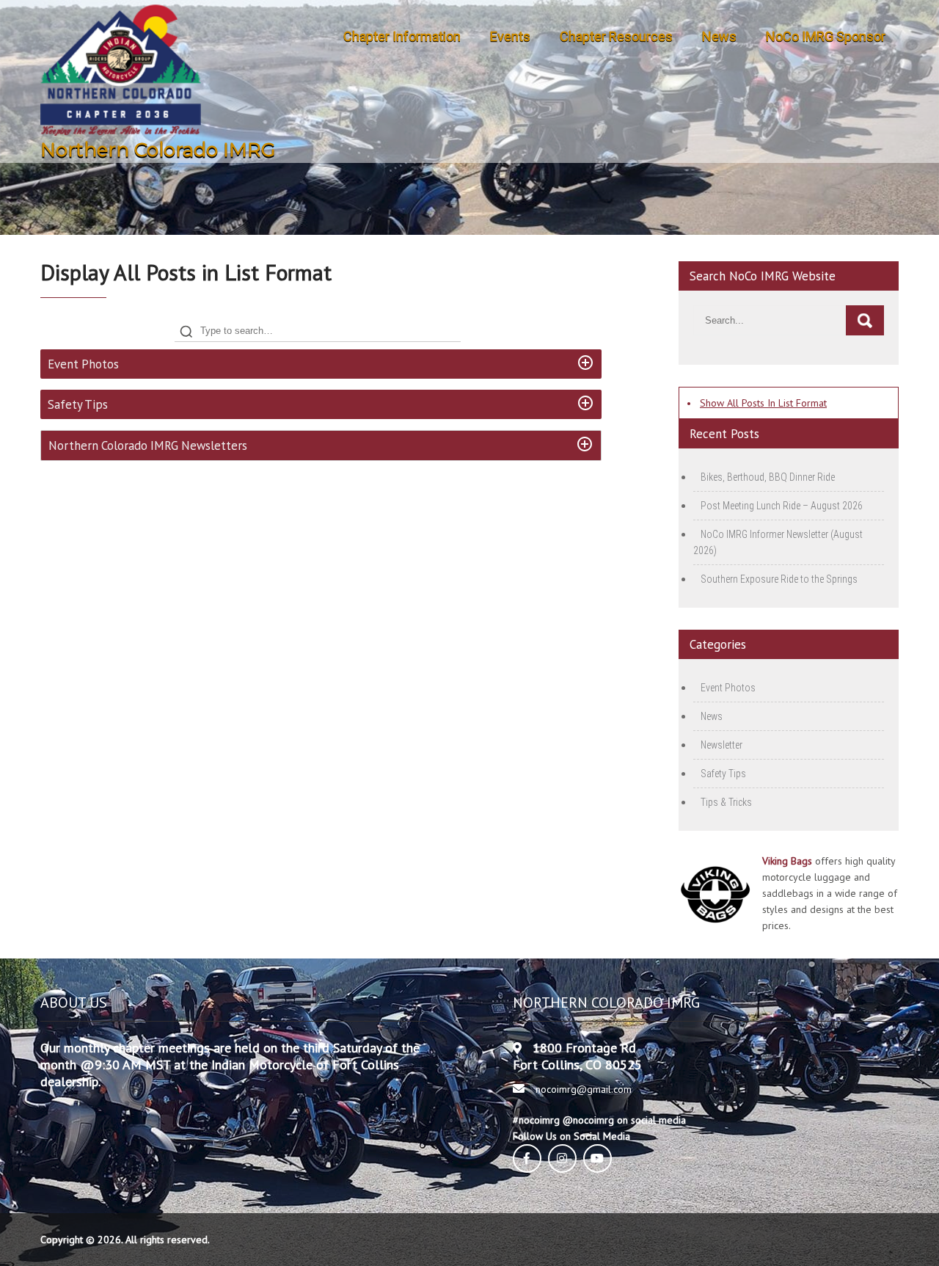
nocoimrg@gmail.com (584, 1089)
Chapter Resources (616, 36)
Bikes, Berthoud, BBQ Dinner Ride (768, 477)
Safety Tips (723, 773)
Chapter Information (402, 36)
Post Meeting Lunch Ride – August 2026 (782, 506)
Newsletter (721, 745)
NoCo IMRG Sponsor (825, 36)
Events (510, 36)
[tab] (321, 364)
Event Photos (728, 688)
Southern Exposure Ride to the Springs (779, 579)
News (719, 36)
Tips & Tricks (726, 802)
